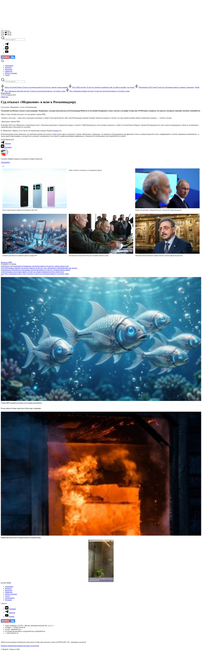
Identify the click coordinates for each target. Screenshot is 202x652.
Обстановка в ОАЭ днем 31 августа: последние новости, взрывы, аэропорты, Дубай (168, 87)
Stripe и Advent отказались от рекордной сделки (85, 170)
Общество (4, 97)
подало (55, 130)
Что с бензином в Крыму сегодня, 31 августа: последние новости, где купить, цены (99, 91)
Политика (8, 590)
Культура (8, 588)
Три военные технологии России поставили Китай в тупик (88, 255)
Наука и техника (11, 594)
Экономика (9, 586)
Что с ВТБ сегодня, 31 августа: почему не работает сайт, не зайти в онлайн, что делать (103, 87)
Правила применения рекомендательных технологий (20, 646)
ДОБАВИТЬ (5, 162)
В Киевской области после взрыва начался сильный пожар (21, 537)
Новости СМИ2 (6, 262)
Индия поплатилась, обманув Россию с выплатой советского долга (158, 210)
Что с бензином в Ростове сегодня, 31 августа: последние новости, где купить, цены (35, 91)
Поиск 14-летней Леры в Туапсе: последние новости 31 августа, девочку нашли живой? (36, 87)
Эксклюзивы (9, 598)
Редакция (8, 600)
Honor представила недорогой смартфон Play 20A (19, 210)
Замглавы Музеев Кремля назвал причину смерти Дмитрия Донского (159, 255)
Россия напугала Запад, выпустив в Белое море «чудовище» (21, 408)
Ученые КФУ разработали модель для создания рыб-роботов (21, 403)
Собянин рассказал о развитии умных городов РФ (19, 255)
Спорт (7, 596)
